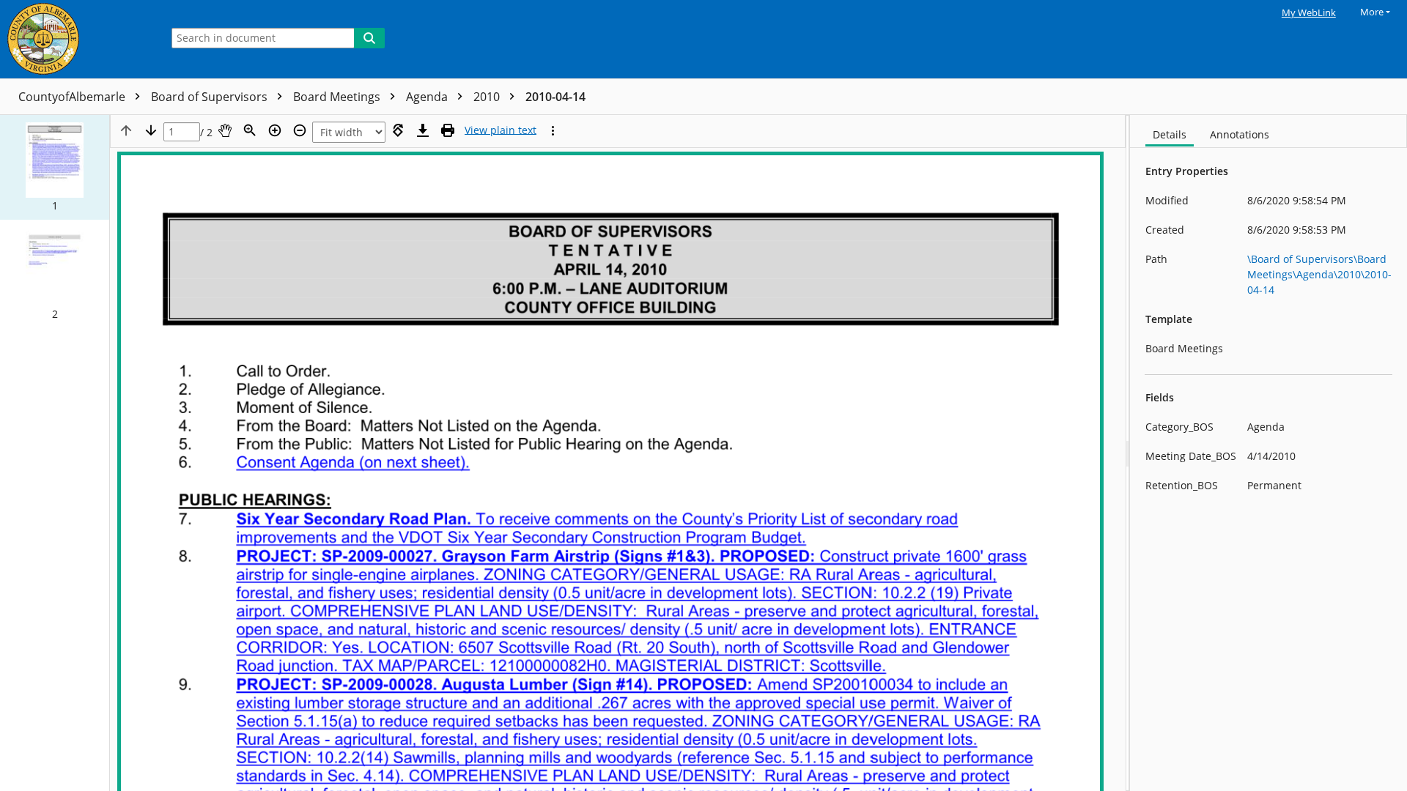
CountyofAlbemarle (73, 97)
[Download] (422, 130)
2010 (488, 97)
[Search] (369, 38)
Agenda (428, 97)
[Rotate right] (397, 130)
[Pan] (225, 130)
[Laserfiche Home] (77, 39)
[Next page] (151, 130)
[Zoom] (249, 130)
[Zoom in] (274, 130)
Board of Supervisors (210, 97)
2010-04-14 (555, 97)
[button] (54, 167)
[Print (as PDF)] (447, 130)
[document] (1268, 453)
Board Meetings (338, 97)
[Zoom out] (299, 130)
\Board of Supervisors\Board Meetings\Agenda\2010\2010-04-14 (1319, 274)
